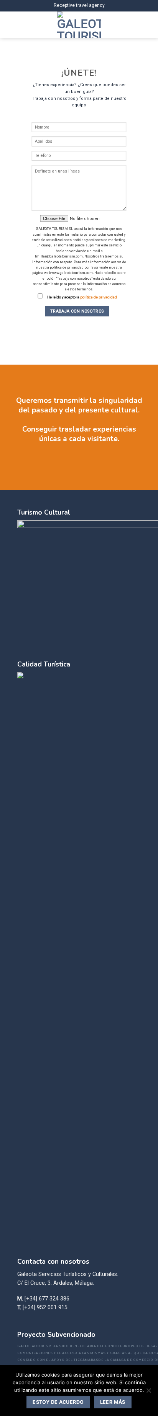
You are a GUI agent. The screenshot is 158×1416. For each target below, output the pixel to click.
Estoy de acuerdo (58, 1402)
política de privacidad (98, 297)
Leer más (112, 1402)
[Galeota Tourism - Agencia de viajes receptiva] (79, 24)
